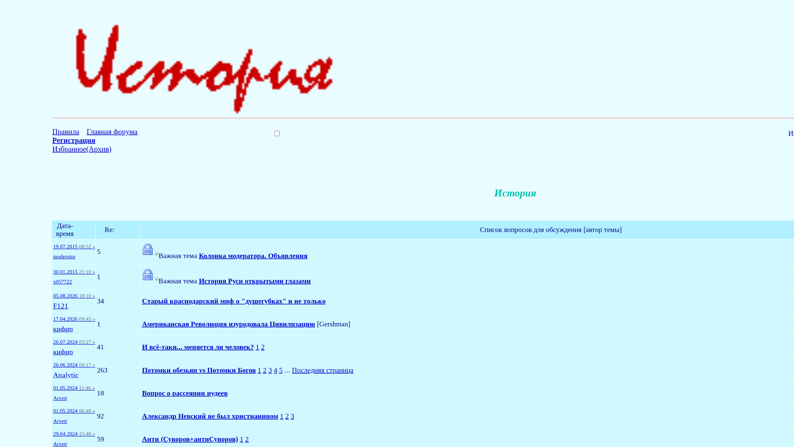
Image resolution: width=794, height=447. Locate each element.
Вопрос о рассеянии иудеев (185, 393)
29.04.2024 (74, 434)
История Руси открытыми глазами (255, 281)
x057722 (62, 282)
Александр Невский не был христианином (210, 416)
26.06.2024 (74, 365)
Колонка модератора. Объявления (253, 256)
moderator (64, 257)
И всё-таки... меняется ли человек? (198, 347)
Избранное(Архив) (81, 149)
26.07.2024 (74, 342)
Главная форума (112, 131)
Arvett (60, 398)
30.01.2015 (74, 272)
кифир (63, 329)
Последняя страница (322, 370)
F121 (60, 306)
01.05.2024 (74, 388)
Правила (65, 131)
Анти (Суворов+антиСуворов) (190, 439)
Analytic (66, 375)
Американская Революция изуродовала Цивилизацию (228, 324)
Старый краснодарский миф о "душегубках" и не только (234, 301)
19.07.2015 (74, 247)
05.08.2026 (74, 296)
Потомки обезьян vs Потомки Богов (199, 370)
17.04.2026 (74, 319)
